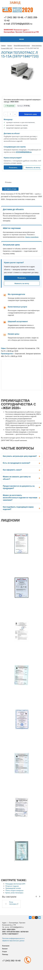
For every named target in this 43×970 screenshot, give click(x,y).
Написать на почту (33, 167)
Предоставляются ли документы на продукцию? (19, 487)
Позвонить (13, 167)
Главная (3, 45)
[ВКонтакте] (30, 917)
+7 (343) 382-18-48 (13, 17)
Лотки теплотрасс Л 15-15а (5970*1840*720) (14, 903)
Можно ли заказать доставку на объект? (17, 477)
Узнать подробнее (31, 237)
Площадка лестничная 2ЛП (15, 884)
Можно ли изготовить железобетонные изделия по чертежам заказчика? (20, 497)
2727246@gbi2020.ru (24, 152)
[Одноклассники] (33, 917)
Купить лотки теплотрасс (14, 892)
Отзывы (8, 182)
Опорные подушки (12, 886)
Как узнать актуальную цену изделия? (20, 456)
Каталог (9, 45)
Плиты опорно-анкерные (14, 890)
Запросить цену (30, 114)
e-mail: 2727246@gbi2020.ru (18, 23)
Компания (5, 946)
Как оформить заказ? (12, 469)
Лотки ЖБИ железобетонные (22, 45)
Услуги (4, 951)
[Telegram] (39, 917)
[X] (36, 917)
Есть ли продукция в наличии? (16, 463)
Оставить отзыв (10, 189)
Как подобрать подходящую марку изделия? (18, 508)
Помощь (5, 954)
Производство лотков (13, 888)
